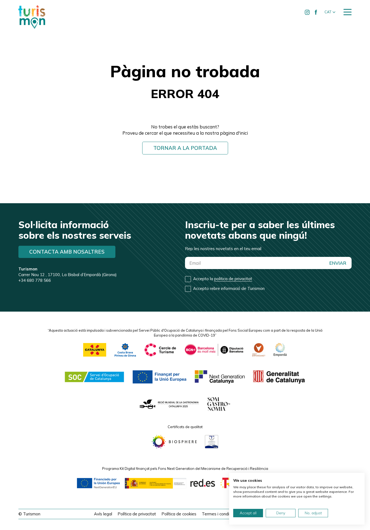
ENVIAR (337, 263)
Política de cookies (178, 513)
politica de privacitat (233, 278)
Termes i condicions (220, 513)
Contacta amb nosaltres (67, 251)
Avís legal (103, 513)
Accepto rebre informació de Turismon (229, 288)
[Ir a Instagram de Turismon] (307, 12)
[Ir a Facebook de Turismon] (316, 12)
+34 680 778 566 (34, 280)
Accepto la (222, 278)
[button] (329, 12)
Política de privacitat (137, 513)
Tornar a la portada (185, 148)
